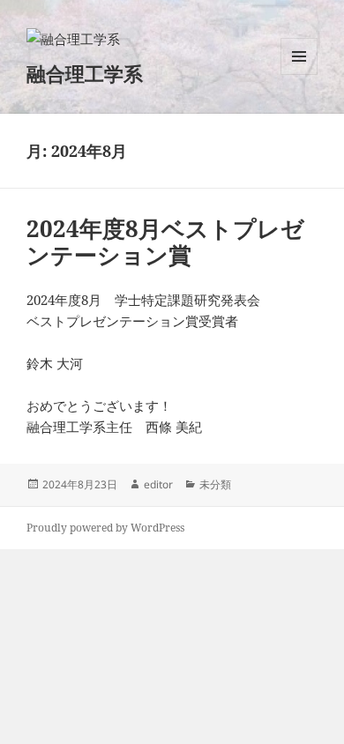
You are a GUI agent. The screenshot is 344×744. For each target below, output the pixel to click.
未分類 (215, 484)
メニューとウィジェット (299, 74)
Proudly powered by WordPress (105, 527)
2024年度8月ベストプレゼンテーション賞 (165, 241)
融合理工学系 (84, 73)
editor (158, 484)
